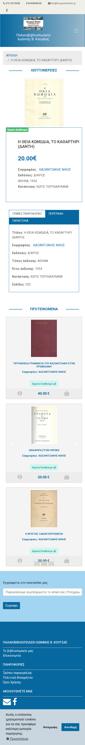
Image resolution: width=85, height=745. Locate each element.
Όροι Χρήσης (12, 682)
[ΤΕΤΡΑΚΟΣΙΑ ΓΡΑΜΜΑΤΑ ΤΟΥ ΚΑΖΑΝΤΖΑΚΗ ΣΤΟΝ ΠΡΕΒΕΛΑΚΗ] (44, 338)
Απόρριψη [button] (50, 727)
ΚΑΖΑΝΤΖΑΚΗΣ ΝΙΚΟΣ (55, 169)
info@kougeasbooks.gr (63, 3)
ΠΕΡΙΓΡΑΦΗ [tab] (56, 213)
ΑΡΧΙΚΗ (11, 55)
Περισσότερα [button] (18, 738)
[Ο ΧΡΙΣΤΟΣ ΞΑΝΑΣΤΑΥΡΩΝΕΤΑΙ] (44, 508)
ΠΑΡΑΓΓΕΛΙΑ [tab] (20, 220)
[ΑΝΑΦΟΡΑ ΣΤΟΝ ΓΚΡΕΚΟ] (44, 425)
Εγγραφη (11, 605)
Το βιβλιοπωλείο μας (18, 651)
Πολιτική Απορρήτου (18, 677)
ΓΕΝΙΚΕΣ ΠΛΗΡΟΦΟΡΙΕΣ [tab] (27, 213)
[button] (11, 444)
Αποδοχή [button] (70, 727)
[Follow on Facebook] (14, 702)
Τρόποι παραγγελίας (17, 673)
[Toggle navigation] (76, 31)
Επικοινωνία (12, 655)
